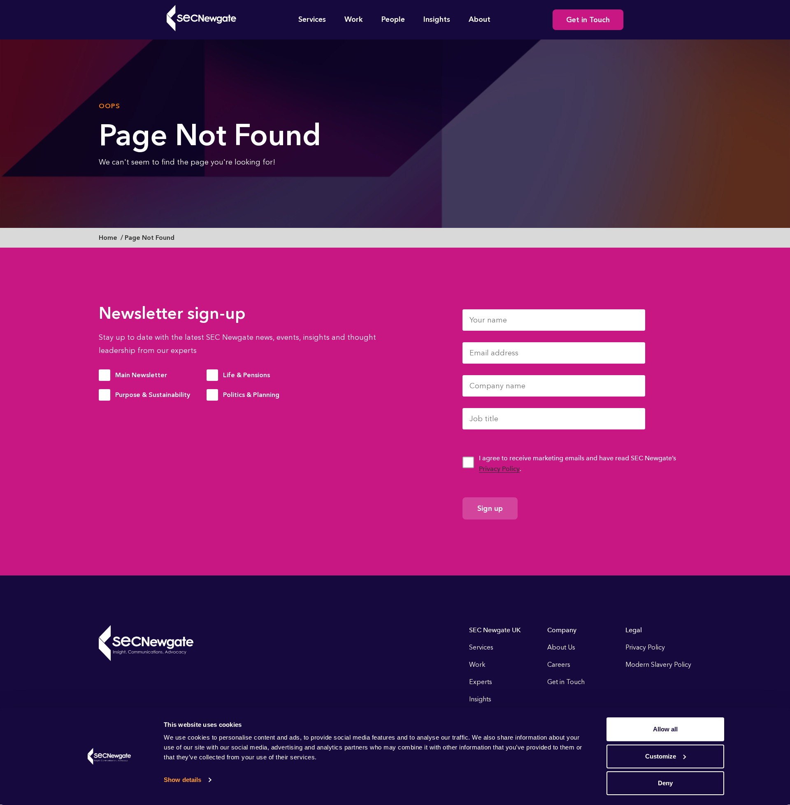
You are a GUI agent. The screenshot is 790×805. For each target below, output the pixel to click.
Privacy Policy (499, 469)
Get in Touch (588, 19)
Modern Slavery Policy (658, 664)
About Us (561, 647)
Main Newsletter (141, 375)
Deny (665, 782)
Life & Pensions (246, 375)
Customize (660, 756)
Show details (182, 779)
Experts (480, 682)
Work (353, 19)
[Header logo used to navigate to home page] (201, 18)
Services (312, 19)
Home (108, 237)
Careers (558, 664)
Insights (436, 19)
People (393, 19)
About (479, 19)
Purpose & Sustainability (152, 395)
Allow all (665, 729)
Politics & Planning (251, 395)
